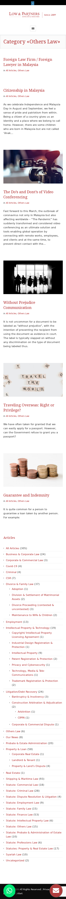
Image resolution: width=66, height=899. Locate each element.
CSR (8, 578)
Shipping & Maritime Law (22, 778)
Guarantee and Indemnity (26, 495)
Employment (14, 621)
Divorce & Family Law (19, 584)
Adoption (17, 589)
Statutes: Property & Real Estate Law (29, 848)
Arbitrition (24, 711)
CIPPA (21, 717)
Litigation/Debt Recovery (21, 691)
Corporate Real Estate (25, 754)
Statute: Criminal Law (19, 790)
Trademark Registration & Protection (35, 680)
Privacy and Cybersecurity (28, 664)
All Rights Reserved (31, 889)
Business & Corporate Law (22, 554)
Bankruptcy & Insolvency (28, 696)
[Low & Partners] (33, 15)
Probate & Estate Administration (26, 743)
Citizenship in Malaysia (24, 90)
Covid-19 (11, 566)
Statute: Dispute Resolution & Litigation (31, 796)
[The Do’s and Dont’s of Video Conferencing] (33, 166)
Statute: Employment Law (22, 802)
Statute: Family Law (18, 808)
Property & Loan (16, 749)
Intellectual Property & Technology (28, 627)
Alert (20, 893)
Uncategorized (15, 860)
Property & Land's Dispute (29, 766)
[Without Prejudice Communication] (33, 277)
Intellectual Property (25, 652)
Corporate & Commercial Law (24, 560)
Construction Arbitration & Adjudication (37, 702)
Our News (12, 737)
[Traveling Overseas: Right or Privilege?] (33, 380)
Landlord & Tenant (23, 760)
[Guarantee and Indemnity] (33, 470)
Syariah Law (13, 854)
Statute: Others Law (18, 826)
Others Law (23, 70)
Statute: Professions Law (21, 842)
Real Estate (13, 772)
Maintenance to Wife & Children (32, 615)
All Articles (11, 70)
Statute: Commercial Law (22, 784)
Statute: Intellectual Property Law (27, 820)
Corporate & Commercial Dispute (33, 724)
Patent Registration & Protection (32, 658)
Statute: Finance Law (19, 814)
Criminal (11, 572)
